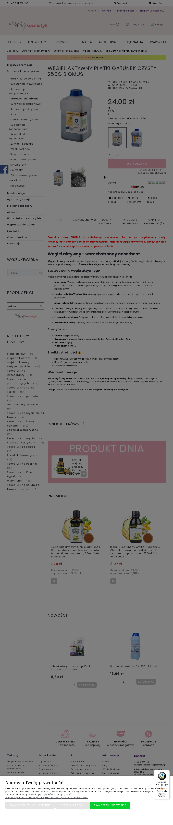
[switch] (161, 795)
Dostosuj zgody (72, 805)
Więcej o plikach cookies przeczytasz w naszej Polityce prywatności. (46, 797)
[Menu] (168, 772)
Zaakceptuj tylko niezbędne (30, 805)
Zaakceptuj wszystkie (110, 805)
